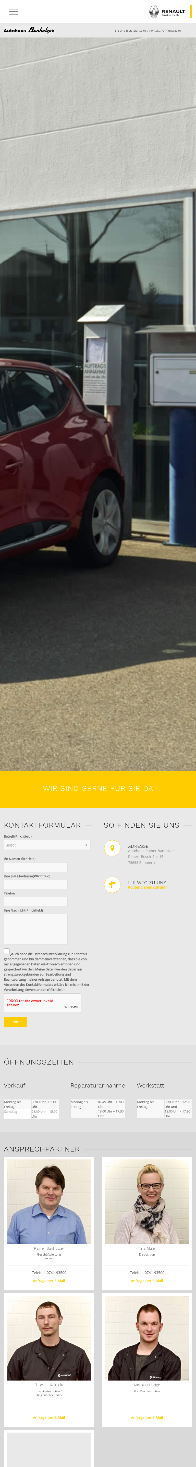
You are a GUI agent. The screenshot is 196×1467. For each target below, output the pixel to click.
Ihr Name (19, 858)
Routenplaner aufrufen (148, 887)
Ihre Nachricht (23, 910)
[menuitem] (11, 11)
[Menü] (11, 11)
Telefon (9, 893)
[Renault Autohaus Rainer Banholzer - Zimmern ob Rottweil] (98, 11)
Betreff (18, 836)
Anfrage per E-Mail (49, 1280)
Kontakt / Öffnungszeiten (29, 30)
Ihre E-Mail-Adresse (27, 876)
